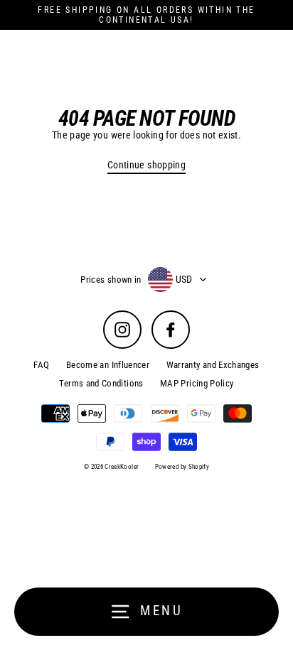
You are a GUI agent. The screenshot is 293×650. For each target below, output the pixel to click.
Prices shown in (110, 279)
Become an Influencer (107, 364)
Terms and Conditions (101, 383)
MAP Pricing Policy (197, 383)
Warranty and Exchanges (213, 364)
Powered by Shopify (182, 466)
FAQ (41, 364)
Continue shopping (146, 165)
